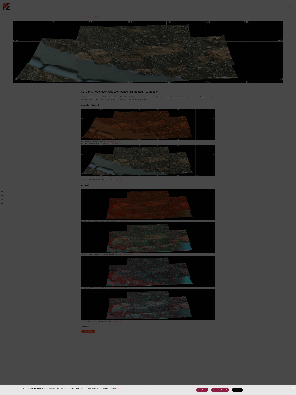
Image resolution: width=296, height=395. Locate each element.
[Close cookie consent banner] (293, 387)
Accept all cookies (202, 389)
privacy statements (118, 388)
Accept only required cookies (220, 389)
